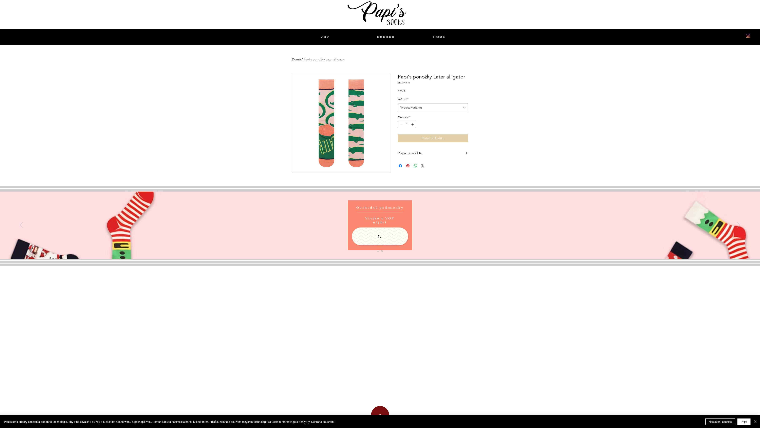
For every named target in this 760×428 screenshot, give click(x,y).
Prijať (744, 422)
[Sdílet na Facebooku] (400, 165)
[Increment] (412, 124)
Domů (296, 59)
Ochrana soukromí (322, 422)
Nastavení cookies (720, 422)
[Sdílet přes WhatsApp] (415, 165)
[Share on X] (423, 165)
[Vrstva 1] (378, 251)
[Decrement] (400, 124)
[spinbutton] (406, 124)
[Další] (738, 225)
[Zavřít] (755, 421)
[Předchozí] (21, 225)
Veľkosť (403, 99)
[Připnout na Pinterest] (408, 165)
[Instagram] (748, 36)
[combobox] (433, 107)
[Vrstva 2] (382, 251)
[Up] (380, 415)
